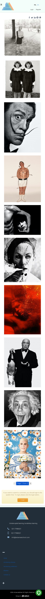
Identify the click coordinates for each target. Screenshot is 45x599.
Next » (30, 483)
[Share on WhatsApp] (40, 17)
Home (5, 558)
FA (35, 5)
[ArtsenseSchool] (7, 6)
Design (18, 596)
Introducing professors (10, 566)
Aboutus (6, 571)
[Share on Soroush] (37, 17)
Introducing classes (9, 562)
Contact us (7, 575)
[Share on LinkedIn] (35, 17)
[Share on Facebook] (29, 17)
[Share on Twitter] (32, 17)
